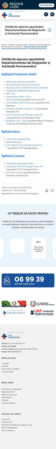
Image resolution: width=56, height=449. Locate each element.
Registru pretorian (8, 392)
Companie (5, 363)
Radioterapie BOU (14, 142)
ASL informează (8, 372)
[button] (47, 190)
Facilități (11, 45)
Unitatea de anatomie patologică (20, 82)
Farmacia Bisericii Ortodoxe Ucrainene (23, 85)
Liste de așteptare (8, 403)
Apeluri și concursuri (9, 395)
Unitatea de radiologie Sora (18, 139)
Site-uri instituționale (9, 428)
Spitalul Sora (11, 131)
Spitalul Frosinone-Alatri (19, 74)
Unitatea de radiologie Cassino (19, 163)
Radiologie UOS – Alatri (16, 121)
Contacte (5, 400)
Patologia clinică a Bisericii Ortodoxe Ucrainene (27, 88)
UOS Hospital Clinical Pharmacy (20, 103)
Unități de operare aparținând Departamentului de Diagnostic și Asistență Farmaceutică (25, 30)
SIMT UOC (10, 94)
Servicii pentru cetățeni (10, 369)
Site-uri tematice (8, 431)
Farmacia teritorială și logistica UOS (22, 109)
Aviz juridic (6, 419)
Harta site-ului (7, 422)
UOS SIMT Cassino (14, 172)
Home (4, 45)
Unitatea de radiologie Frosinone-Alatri (23, 91)
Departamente (21, 45)
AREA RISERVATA (46, 5)
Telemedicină (7, 397)
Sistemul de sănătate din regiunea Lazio (17, 425)
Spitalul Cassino (13, 156)
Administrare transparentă (11, 389)
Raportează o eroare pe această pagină (20, 193)
